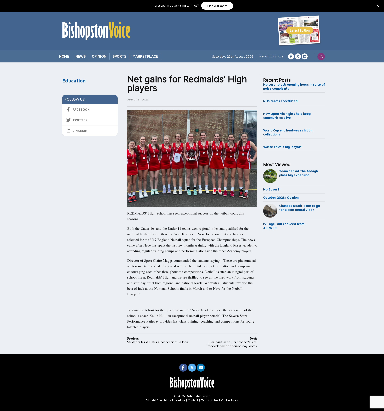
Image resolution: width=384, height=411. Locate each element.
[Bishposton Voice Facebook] (291, 56)
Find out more (217, 6)
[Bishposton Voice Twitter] (298, 56)
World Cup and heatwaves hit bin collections (288, 132)
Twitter (80, 120)
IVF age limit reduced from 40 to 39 (283, 226)
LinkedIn (80, 130)
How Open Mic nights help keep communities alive (287, 115)
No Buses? (271, 189)
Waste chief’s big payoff (282, 147)
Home (64, 56)
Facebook (81, 109)
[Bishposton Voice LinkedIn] (305, 56)
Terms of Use (209, 400)
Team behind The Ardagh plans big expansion (298, 173)
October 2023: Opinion (281, 197)
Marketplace (145, 56)
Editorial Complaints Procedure (165, 400)
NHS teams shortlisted (280, 101)
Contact (276, 56)
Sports (119, 56)
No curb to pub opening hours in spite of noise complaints (294, 86)
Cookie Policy (229, 400)
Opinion (99, 56)
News (80, 56)
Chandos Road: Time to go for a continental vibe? (299, 208)
